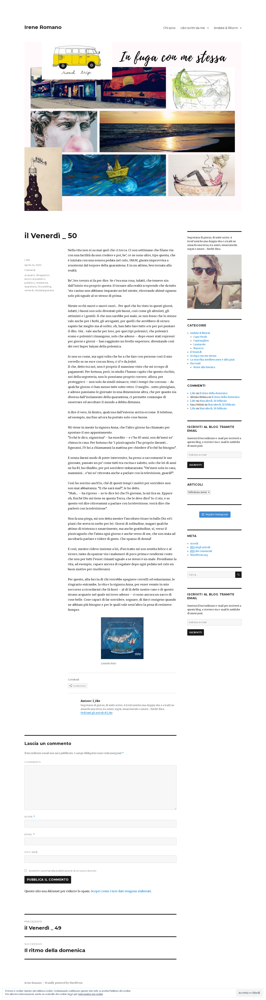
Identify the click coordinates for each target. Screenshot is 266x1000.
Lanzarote (199, 344)
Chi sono (169, 28)
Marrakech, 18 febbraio (213, 400)
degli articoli (200, 547)
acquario (29, 275)
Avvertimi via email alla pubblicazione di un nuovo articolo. (63, 870)
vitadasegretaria (44, 290)
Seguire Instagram (216, 514)
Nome (29, 816)
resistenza (42, 282)
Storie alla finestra (204, 367)
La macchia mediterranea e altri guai (212, 359)
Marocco (198, 348)
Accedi (194, 543)
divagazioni (42, 275)
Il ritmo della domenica (213, 393)
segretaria (30, 286)
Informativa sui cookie (90, 994)
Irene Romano (43, 27)
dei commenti (201, 551)
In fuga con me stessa (203, 355)
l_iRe (27, 259)
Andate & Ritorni (226, 28)
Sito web (31, 852)
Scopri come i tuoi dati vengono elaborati (121, 891)
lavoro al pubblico (34, 278)
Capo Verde (200, 336)
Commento (32, 762)
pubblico (29, 282)
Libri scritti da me (193, 28)
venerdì (28, 290)
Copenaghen (201, 340)
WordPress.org (199, 555)
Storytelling (44, 286)
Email (29, 834)
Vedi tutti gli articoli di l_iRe (97, 712)
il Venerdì (29, 270)
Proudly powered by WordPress (64, 982)
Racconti (195, 363)
